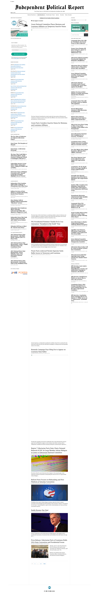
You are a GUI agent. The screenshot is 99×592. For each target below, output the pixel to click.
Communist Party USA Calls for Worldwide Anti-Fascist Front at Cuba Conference (79, 42)
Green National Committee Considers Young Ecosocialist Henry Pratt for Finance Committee (79, 75)
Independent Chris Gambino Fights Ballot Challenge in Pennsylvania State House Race (18, 66)
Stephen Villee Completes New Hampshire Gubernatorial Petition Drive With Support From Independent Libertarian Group (79, 187)
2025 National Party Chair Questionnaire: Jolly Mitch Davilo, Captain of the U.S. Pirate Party (18, 236)
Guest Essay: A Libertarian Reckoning (18, 149)
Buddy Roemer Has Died (39, 510)
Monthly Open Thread (50, 14)
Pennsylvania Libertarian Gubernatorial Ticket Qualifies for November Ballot (79, 197)
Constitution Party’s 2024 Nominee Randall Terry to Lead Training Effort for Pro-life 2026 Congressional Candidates (79, 287)
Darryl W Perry (14, 86)
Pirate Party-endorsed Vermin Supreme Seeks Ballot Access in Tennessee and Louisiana (47, 252)
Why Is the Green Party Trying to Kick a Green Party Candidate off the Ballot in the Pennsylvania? (79, 126)
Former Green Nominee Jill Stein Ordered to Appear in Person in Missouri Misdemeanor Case (78, 50)
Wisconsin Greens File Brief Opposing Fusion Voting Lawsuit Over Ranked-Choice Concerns (79, 257)
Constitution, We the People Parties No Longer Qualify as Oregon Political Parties (79, 168)
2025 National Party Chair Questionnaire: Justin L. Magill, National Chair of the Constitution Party (19, 245)
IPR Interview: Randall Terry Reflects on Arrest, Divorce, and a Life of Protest (79, 278)
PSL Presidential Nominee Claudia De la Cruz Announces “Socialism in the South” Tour (47, 223)
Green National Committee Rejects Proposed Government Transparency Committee (79, 240)
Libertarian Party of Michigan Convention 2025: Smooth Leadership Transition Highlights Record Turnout (19, 174)
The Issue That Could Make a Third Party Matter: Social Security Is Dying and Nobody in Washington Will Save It (19, 156)
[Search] (86, 34)
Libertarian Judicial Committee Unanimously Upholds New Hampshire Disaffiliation (79, 59)
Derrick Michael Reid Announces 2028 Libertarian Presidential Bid (17, 81)
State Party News (41, 14)
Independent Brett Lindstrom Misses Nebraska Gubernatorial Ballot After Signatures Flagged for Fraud (18, 101)
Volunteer (62, 14)
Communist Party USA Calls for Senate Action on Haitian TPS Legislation (79, 102)
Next (44, 563)
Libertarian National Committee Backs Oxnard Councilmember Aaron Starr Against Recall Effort (79, 84)
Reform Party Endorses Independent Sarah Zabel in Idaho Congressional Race (78, 118)
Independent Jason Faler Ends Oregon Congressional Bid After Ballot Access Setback (19, 219)
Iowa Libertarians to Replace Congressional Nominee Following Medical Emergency (79, 223)
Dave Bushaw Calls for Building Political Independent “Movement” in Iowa (19, 201)
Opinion (57, 14)
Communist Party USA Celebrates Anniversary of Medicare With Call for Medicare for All (78, 205)
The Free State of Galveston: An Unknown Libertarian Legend (18, 138)
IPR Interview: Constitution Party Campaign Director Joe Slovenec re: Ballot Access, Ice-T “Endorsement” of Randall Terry (79, 297)
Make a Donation (68, 14)
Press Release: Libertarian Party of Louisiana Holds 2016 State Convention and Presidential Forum (49, 541)
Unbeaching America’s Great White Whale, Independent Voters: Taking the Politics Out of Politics (19, 165)
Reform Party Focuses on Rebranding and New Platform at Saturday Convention (47, 481)
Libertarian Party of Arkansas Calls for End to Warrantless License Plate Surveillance (79, 67)
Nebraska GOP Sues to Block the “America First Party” (18, 226)
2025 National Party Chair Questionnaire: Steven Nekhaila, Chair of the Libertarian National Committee (18, 253)
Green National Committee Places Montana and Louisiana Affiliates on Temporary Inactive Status (48, 25)
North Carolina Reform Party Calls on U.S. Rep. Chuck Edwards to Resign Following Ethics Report (79, 214)
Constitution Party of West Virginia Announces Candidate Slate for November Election (79, 143)
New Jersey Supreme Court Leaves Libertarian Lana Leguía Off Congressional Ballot (78, 159)
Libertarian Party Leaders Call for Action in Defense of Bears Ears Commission (79, 248)
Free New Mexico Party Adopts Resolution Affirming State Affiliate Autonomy (79, 151)
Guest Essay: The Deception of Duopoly (19, 144)
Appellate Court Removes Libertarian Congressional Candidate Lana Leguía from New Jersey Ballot (79, 232)
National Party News (31, 14)
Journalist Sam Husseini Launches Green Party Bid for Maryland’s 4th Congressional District (79, 177)
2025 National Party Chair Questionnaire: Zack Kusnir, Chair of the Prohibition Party (19, 262)
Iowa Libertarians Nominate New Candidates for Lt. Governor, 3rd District (79, 135)
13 (40, 563)
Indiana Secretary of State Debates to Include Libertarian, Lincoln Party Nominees (19, 193)
